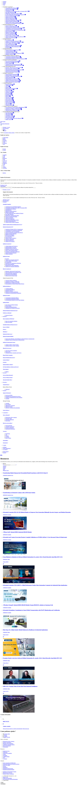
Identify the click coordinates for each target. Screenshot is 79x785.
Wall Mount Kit (8, 112)
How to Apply (8, 438)
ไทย (4, 165)
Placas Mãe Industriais (9, 44)
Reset (1, 121)
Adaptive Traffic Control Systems (12, 344)
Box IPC (7, 47)
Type (4, 4)
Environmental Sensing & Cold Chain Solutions (14, 58)
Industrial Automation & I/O (8, 226)
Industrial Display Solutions (8, 364)
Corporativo (5, 412)
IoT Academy (8, 404)
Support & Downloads (7, 392)
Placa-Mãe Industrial (9, 12)
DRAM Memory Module (10, 88)
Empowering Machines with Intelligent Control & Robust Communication (19, 338)
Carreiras (4, 431)
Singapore (5, 163)
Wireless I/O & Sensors (10, 37)
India (4, 157)
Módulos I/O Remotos (9, 32)
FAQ (4, 757)
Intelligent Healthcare (7, 286)
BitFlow (7, 371)
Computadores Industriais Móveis (12, 56)
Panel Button (3, 186)
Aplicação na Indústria (7, 753)
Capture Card (8, 85)
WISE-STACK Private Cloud (11, 72)
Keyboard (7, 94)
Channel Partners (6, 384)
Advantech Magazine (9, 419)
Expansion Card (8, 89)
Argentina (5, 140)
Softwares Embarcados (10, 19)
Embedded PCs (8, 10)
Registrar (4, 127)
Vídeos (4, 754)
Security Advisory (6, 410)
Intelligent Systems (6, 256)
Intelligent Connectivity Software (12, 80)
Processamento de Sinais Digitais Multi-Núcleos (14, 107)
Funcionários (5, 442)
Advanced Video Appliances (11, 110)
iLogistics (4, 362)
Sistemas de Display (9, 16)
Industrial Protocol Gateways (11, 78)
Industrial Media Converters (11, 75)
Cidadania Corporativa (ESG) (9, 744)
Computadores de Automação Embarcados (13, 27)
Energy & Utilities (6, 327)
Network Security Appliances (11, 68)
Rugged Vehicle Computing (7, 355)
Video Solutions (5, 369)
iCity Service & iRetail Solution (11, 60)
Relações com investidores (7, 423)
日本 (4, 159)
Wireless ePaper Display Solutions (12, 22)
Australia (4, 154)
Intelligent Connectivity (7, 243)
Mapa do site (5, 777)
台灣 (4, 164)
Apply (4, 121)
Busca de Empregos (7, 745)
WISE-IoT (7, 389)
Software (7, 104)
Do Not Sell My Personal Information (10, 779)
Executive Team (8, 418)
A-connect (5, 758)
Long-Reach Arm (9, 116)
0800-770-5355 (7, 737)
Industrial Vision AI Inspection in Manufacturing (14, 339)
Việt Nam (5, 168)
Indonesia (5, 158)
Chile (4, 141)
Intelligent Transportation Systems (9, 342)
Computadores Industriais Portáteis (12, 57)
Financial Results (8, 425)
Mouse (6, 96)
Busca (4, 129)
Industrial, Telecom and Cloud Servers (13, 67)
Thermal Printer (8, 105)
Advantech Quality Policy (7, 379)
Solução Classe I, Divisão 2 (10, 35)
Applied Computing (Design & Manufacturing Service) (12, 224)
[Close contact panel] (0, 717)
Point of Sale (7, 351)
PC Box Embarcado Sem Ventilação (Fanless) (14, 14)
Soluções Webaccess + (10, 25)
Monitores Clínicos (9, 54)
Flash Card (7, 90)
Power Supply (8, 99)
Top (2, 782)
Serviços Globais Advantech (8, 375)
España (4, 150)
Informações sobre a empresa (11, 417)
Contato (4, 445)
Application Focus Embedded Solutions (13, 23)
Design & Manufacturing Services (9, 357)
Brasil (5, 130)
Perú (4, 144)
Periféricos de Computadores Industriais (13, 42)
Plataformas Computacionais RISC (12, 13)
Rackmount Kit (8, 100)
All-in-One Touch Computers (11, 350)
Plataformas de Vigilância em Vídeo (12, 109)
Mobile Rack (8, 95)
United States (5, 137)
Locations (7, 436)
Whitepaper (5, 752)
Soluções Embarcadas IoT (10, 9)
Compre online (7, 733)
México (4, 139)
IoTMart (4, 447)
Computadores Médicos (10, 52)
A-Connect (5, 449)
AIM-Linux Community (10, 405)
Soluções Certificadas (9, 33)
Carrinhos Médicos (9, 51)
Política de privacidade (7, 778)
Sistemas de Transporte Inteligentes (12, 45)
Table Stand (7, 113)
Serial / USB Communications (11, 81)
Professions (7, 433)
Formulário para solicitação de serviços (13, 396)
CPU (6, 86)
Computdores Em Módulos (10, 8)
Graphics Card (8, 91)
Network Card (8, 97)
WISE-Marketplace (6, 448)
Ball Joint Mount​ (8, 117)
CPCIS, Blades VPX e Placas (11, 43)
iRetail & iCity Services (7, 348)
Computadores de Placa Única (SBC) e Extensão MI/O (16, 11)
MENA (4, 172)
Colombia (5, 143)
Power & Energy (8, 31)
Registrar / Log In (6, 189)
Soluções (4, 316)
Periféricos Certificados (7, 312)
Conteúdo (7, 403)
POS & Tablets (8, 63)
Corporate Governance (9, 426)
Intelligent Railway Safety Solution (12, 345)
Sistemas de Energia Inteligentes (11, 49)
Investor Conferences (9, 427)
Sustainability (5, 440)
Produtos (4, 201)
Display (7, 87)
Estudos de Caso (6, 751)
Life (6, 434)
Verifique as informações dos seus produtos (13, 397)
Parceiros (5, 382)
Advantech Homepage (4, 123)
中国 (4, 156)
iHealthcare (5, 331)
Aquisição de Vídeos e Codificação (12, 108)
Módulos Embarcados (9, 17)
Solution (4, 1)
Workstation (7, 115)
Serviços (4, 372)
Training (7, 435)
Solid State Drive (8, 102)
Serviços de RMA (8, 395)
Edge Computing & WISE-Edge (8, 318)
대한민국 (5, 160)
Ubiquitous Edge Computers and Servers (13, 352)
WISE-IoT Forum (8, 406)
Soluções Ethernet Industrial (11, 74)
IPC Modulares (8, 40)
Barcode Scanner (8, 84)
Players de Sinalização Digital (11, 15)
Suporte (4, 390)
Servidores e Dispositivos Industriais (12, 76)
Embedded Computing (7, 204)
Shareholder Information (10, 428)
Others (4, 3)
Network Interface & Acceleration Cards (13, 69)
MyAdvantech (6, 128)
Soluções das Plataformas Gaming (12, 20)
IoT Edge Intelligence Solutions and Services (10, 366)
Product (4, 2)
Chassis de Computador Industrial (12, 41)
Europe (4, 148)
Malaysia (4, 162)
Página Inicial (5, 451)
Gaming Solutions (6, 359)
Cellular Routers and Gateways (11, 79)
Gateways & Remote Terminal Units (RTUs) (14, 36)
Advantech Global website (9, 132)
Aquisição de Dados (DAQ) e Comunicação (14, 30)
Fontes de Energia (8, 315)
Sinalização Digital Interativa (11, 62)
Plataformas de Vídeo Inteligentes (12, 46)
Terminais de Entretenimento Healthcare (13, 53)
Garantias (7, 398)
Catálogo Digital (6, 756)
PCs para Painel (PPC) (10, 34)
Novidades (5, 755)
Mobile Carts (8, 119)
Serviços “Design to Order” (8, 377)
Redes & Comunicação (7, 268)
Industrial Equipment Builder (8, 336)
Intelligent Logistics (6, 295)
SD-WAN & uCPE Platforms (11, 70)
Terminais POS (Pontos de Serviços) (12, 64)
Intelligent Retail (6, 302)
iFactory (4, 329)
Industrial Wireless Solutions (11, 21)
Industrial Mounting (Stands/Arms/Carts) (13, 65)
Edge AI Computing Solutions (11, 321)
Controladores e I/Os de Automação (12, 28)
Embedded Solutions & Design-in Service (10, 324)
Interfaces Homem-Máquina (11, 26)
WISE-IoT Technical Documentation (12, 407)
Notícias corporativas (7, 742)
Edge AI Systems (8, 322)
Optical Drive (8, 98)
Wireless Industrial (9, 77)
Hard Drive (7, 92)
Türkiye (4, 167)
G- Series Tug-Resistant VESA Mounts (13, 118)
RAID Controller (8, 101)
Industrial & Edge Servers (7, 334)
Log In (8, 127)
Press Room (7, 420)
